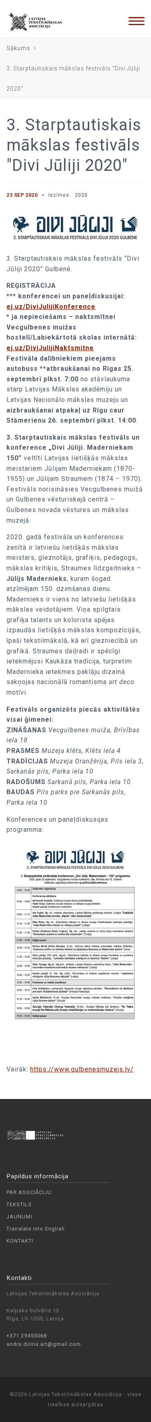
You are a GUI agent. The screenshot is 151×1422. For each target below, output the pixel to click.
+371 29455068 (26, 1336)
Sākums (18, 48)
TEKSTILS (19, 1204)
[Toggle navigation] (136, 21)
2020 (81, 195)
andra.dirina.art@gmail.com (43, 1344)
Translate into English (35, 1229)
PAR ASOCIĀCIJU (29, 1192)
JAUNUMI (19, 1217)
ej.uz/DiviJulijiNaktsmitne (50, 348)
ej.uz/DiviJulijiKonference (50, 306)
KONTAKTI (19, 1241)
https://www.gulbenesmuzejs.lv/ (82, 1069)
